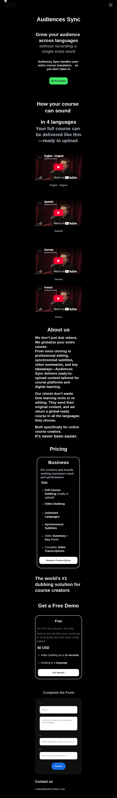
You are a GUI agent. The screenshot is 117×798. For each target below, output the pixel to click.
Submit (58, 766)
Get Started (58, 672)
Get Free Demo (58, 81)
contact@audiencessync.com (50, 789)
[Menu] (110, 5)
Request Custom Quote (58, 560)
